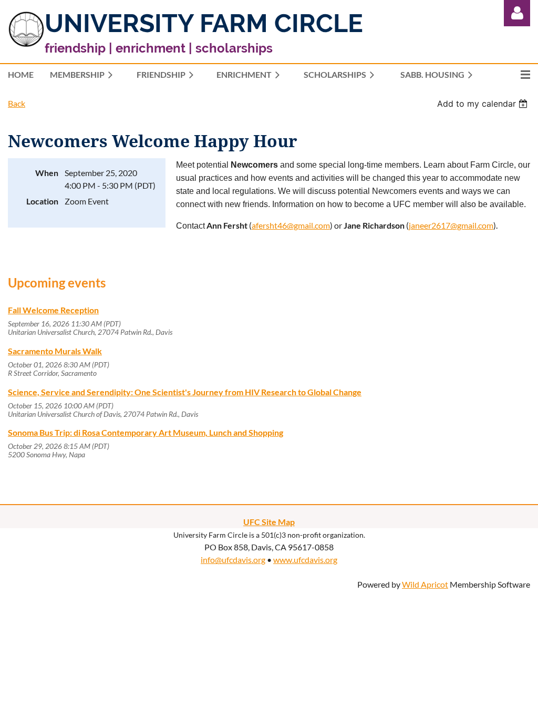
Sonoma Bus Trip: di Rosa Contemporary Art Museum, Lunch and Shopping (145, 432)
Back (16, 103)
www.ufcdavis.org (305, 560)
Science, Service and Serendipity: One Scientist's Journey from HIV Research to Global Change (184, 392)
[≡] (514, 74)
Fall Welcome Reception (53, 310)
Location (42, 201)
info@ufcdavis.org (233, 560)
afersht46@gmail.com (291, 225)
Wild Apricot (425, 584)
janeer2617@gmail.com (451, 225)
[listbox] (483, 103)
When (46, 173)
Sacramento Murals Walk (55, 351)
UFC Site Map (269, 522)
